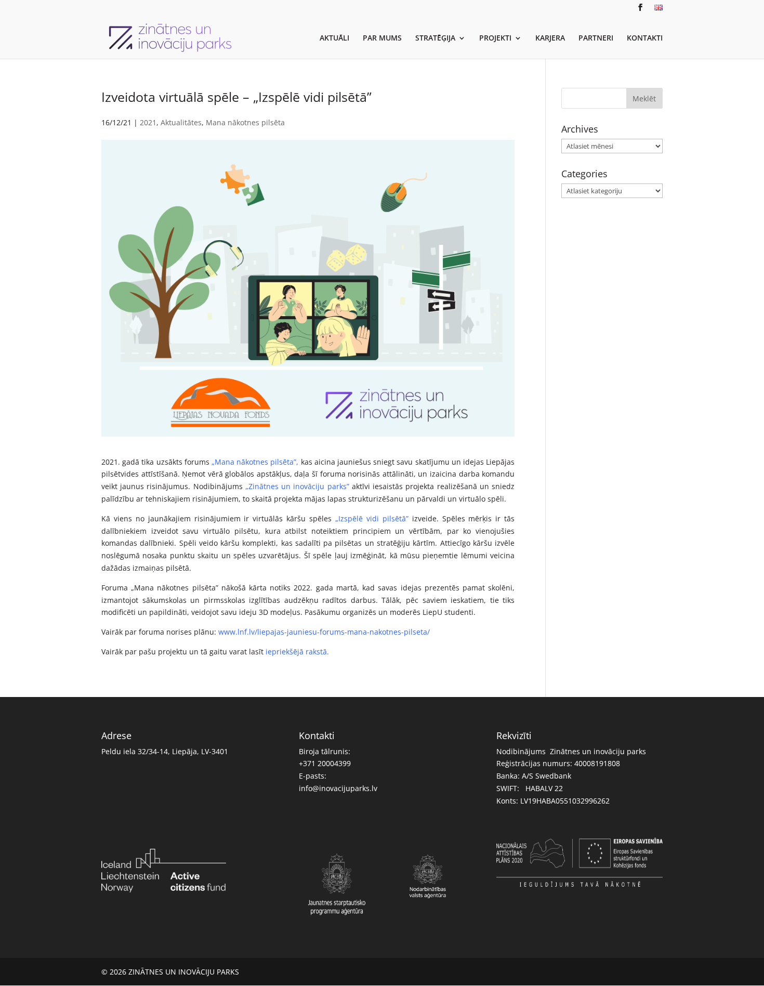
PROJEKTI (495, 38)
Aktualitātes (181, 122)
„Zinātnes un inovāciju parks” (297, 486)
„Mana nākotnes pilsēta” (254, 462)
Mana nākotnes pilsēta (245, 122)
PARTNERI (595, 38)
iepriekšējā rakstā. (297, 651)
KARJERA (550, 38)
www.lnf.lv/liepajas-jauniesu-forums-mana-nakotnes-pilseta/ (324, 632)
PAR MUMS (382, 38)
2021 (148, 122)
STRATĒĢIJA (435, 38)
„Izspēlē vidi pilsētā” (373, 518)
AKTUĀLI (334, 38)
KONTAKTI (645, 38)
